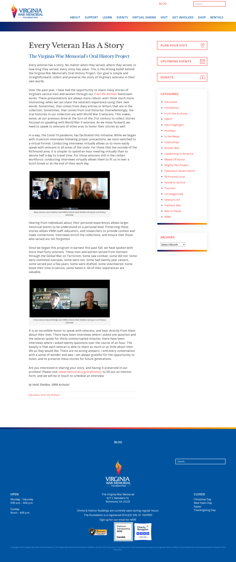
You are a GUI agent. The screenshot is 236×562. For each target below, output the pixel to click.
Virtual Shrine (144, 17)
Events (122, 17)
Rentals (216, 17)
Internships (171, 142)
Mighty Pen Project (176, 165)
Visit (164, 17)
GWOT (168, 119)
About (75, 17)
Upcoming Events (176, 61)
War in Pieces (172, 211)
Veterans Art (172, 199)
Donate (167, 77)
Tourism (169, 188)
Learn (107, 17)
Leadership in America (178, 153)
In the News (171, 136)
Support (91, 17)
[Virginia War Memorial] (27, 11)
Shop (202, 17)
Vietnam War (172, 205)
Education (34, 394)
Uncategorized (173, 194)
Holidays (170, 130)
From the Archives (50, 394)
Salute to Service (174, 182)
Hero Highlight (174, 125)
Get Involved (182, 17)
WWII (167, 217)
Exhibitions (171, 107)
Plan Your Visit (174, 45)
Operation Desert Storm (179, 171)
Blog (118, 442)
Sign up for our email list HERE (118, 519)
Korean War (171, 148)
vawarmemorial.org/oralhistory (80, 372)
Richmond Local (174, 176)
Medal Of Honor (174, 159)
